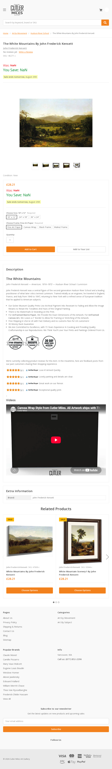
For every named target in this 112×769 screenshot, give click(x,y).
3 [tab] (58, 602)
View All (7, 698)
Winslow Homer (11, 672)
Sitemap (7, 639)
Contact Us (8, 631)
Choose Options (30, 590)
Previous (4, 556)
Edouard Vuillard (11, 681)
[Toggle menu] (4, 10)
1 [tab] (53, 602)
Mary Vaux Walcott (12, 663)
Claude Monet (10, 655)
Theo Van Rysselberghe (15, 690)
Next (107, 556)
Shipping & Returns (12, 626)
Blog (5, 635)
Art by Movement (66, 617)
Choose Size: (20, 213)
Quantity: (10, 234)
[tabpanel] (29, 556)
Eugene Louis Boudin (13, 668)
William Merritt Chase (13, 685)
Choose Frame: (24, 223)
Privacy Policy (10, 622)
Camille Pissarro (11, 659)
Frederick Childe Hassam (15, 694)
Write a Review (26, 52)
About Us (7, 617)
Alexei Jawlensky (11, 676)
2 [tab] (56, 602)
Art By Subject (65, 622)
